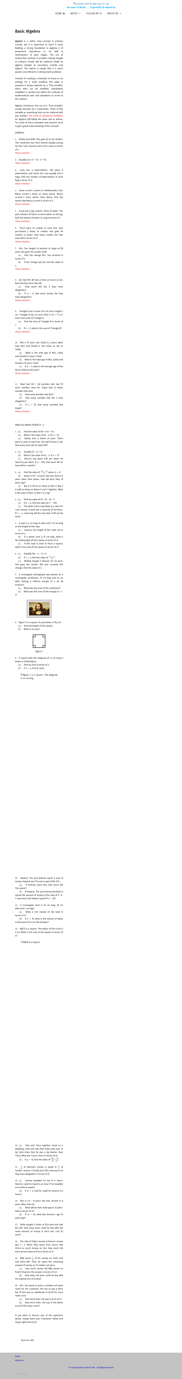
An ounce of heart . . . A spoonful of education (91, 7)
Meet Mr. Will (27, 1340)
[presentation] (16, 139)
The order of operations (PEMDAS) (45, 116)
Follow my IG (94, 13)
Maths (74, 13)
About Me (112, 13)
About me (19, 1360)
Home (58, 13)
